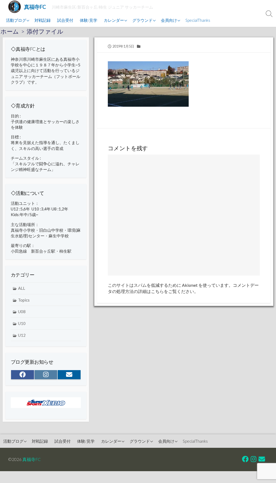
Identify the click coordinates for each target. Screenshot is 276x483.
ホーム (10, 31)
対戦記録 (42, 20)
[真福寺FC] (14, 6)
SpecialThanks (197, 20)
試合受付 (65, 20)
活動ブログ (16, 20)
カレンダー (114, 20)
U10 (22, 323)
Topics (24, 300)
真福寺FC (31, 459)
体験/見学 (88, 20)
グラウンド (142, 20)
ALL (21, 288)
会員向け (169, 20)
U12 (22, 335)
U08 (22, 311)
